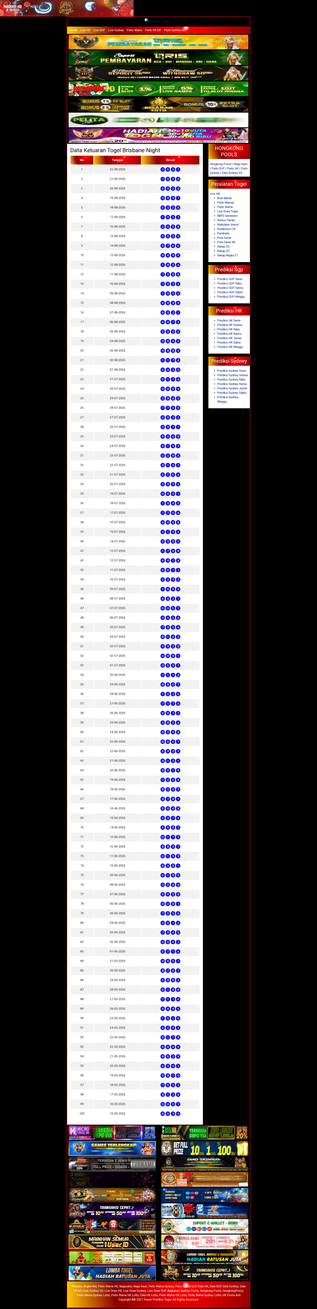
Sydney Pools (189, 1290)
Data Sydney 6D (232, 173)
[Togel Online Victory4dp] (112, 1148)
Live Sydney (116, 30)
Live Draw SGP (156, 1290)
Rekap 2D (223, 251)
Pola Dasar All (226, 242)
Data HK (203, 1286)
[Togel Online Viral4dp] (158, 136)
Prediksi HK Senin (229, 320)
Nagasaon (125, 1286)
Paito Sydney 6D (174, 30)
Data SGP (215, 1286)
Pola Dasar (224, 238)
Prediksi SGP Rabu (229, 283)
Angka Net (90, 1286)
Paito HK (232, 168)
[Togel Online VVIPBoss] (158, 42)
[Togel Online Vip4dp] (204, 1164)
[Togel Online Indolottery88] (204, 1211)
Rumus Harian (226, 220)
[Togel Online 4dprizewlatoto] (112, 1242)
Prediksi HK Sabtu (229, 342)
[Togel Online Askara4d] (112, 1195)
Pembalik (223, 233)
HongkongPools (233, 1290)
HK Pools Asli (232, 1295)
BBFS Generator (227, 216)
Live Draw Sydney (134, 1290)
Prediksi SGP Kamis (230, 288)
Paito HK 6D (153, 30)
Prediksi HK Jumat (229, 338)
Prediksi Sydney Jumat (232, 388)
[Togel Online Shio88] (204, 1257)
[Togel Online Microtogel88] (112, 1133)
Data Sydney (230, 1286)
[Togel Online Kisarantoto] (158, 104)
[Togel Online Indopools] (204, 1242)
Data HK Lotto (149, 1295)
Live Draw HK (113, 1290)
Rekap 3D (223, 246)
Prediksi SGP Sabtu (230, 292)
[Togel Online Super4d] (158, 73)
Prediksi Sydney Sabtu (231, 393)
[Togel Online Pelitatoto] (158, 120)
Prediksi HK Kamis (229, 333)
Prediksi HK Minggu (230, 347)
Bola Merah (224, 198)
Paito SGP (218, 168)
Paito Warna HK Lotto (125, 1295)
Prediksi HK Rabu (228, 329)
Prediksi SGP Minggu (231, 296)
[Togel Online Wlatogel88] (112, 1226)
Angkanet (173, 1290)
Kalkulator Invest (228, 224)
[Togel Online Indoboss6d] (204, 1133)
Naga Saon (240, 164)
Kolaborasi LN (226, 229)
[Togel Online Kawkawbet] (112, 1164)
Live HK (85, 30)
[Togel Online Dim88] (158, 58)
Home (73, 30)
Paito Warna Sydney (161, 1286)
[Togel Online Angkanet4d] (204, 1226)
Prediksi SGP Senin (229, 279)
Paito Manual (225, 202)
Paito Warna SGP (185, 1286)
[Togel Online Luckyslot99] (204, 1148)
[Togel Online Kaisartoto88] (112, 1257)
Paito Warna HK (108, 1286)
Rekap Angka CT (227, 255)
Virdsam (77, 1286)
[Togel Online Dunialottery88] (204, 1180)
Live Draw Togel (227, 211)
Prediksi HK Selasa (229, 325)
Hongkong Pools (220, 164)
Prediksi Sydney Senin (231, 371)
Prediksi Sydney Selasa (232, 375)
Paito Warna (134, 30)
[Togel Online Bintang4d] (112, 1211)
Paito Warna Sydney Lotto (93, 1295)
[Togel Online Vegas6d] (112, 1180)
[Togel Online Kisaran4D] (158, 89)
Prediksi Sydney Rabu (231, 379)
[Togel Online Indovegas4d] (204, 1273)
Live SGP (99, 30)
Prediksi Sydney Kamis (232, 384)
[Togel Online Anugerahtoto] (204, 1195)
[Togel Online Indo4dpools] (112, 1273)
